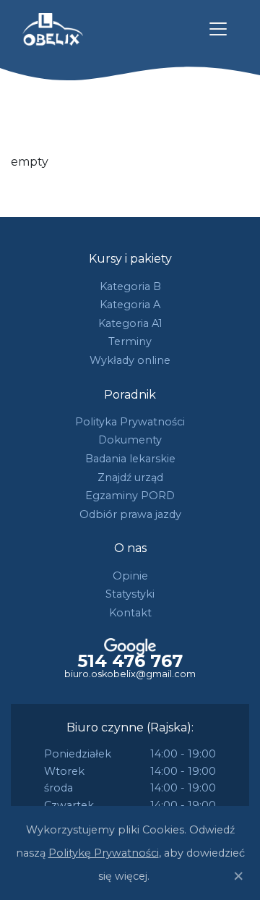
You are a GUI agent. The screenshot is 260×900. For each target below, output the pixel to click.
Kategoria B (130, 286)
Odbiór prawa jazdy (130, 514)
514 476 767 (130, 661)
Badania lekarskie (130, 458)
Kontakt (130, 612)
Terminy (130, 341)
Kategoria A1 (130, 323)
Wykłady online (130, 360)
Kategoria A (130, 304)
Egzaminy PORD (130, 495)
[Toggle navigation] (218, 29)
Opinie (130, 575)
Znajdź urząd (130, 477)
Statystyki (130, 593)
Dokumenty (130, 439)
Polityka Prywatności (130, 421)
